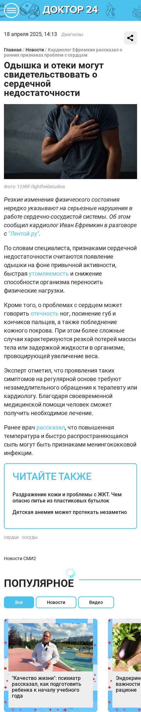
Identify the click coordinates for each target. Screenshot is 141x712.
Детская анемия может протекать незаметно (69, 512)
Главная (13, 49)
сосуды (30, 537)
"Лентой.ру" (23, 233)
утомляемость (49, 273)
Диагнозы (72, 34)
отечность (44, 313)
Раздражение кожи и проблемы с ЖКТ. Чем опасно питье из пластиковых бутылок (67, 497)
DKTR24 (70, 10)
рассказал (50, 427)
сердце (11, 537)
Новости (35, 49)
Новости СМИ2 (20, 558)
